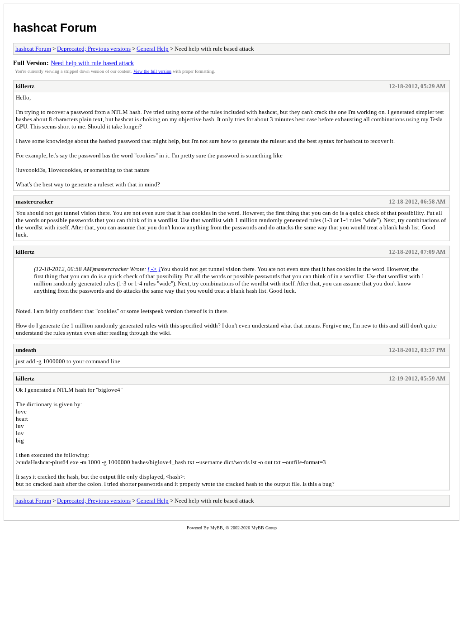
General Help (153, 48)
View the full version (152, 71)
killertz (25, 86)
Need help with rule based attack (92, 63)
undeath (26, 350)
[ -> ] (154, 269)
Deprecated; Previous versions (94, 48)
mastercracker (34, 201)
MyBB (216, 527)
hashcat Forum (55, 27)
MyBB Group (264, 527)
